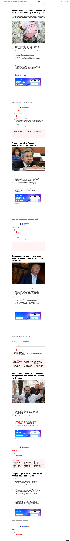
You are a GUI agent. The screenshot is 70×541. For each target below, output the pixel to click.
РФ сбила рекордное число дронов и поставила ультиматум (28, 132)
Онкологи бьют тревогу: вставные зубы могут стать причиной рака (38, 136)
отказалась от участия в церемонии (23, 422)
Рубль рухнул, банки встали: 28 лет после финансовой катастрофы (17, 474)
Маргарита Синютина (18, 438)
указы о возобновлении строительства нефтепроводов (24, 538)
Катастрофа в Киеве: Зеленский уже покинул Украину (16, 136)
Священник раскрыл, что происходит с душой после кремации (38, 132)
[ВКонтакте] (26, 108)
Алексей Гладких (18, 203)
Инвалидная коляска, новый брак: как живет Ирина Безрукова (28, 136)
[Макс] (22, 108)
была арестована (30, 531)
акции (28, 527)
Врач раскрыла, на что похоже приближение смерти (17, 362)
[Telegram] (24, 108)
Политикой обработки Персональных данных (28, 4)
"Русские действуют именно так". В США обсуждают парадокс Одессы (28, 245)
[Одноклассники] (28, 108)
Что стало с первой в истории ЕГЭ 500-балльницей (17, 132)
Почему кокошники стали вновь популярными (38, 478)
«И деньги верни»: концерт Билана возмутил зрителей (38, 248)
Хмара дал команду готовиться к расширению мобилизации (17, 249)
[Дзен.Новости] (20, 108)
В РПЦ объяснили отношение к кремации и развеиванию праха (28, 366)
